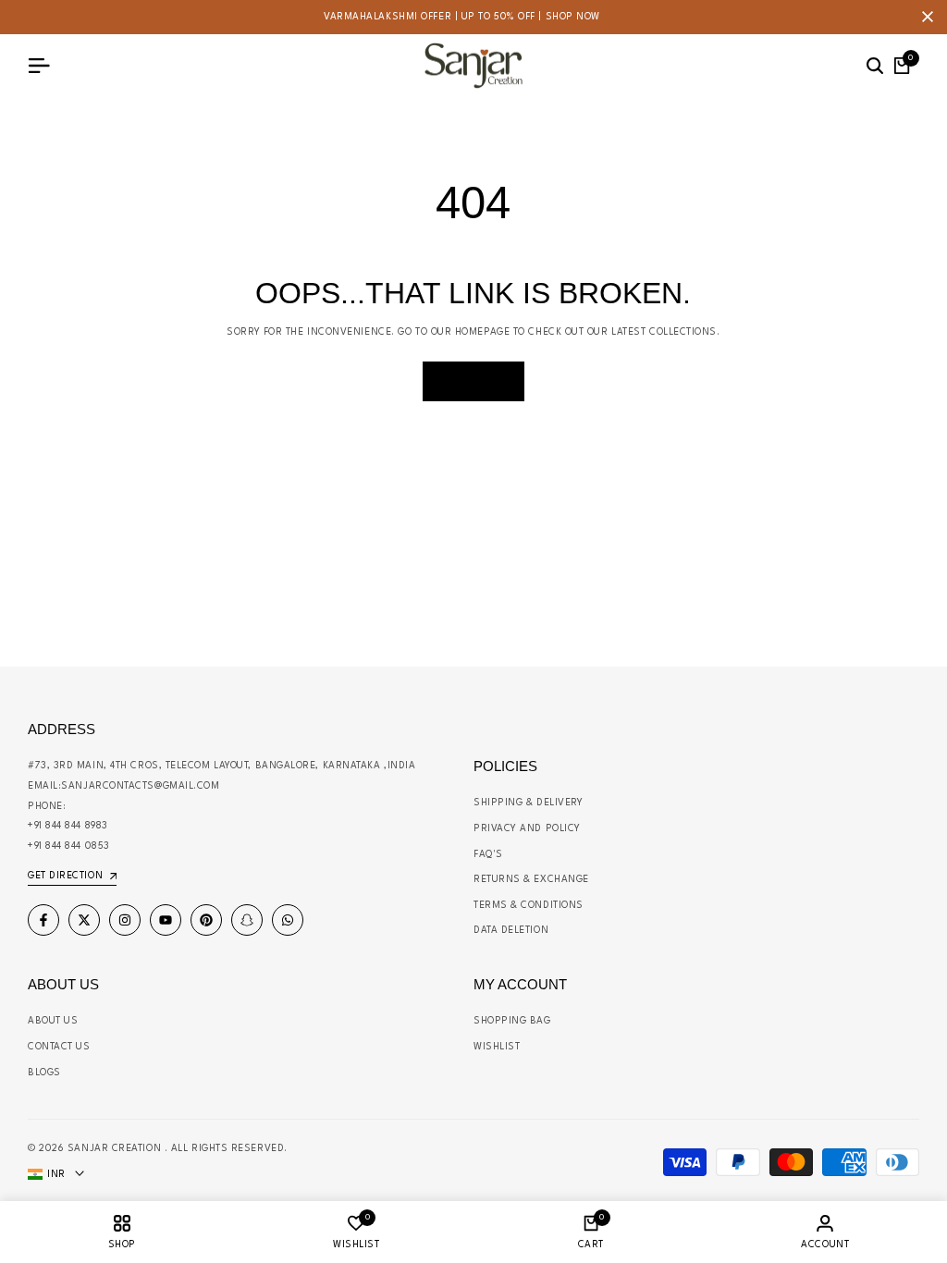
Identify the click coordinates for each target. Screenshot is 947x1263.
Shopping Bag (512, 1020)
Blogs (44, 1072)
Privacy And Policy (527, 828)
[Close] (924, 16)
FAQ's (488, 854)
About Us (53, 1020)
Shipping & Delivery (528, 802)
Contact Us (59, 1046)
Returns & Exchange (531, 879)
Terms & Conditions (529, 905)
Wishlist (497, 1046)
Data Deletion (511, 930)
